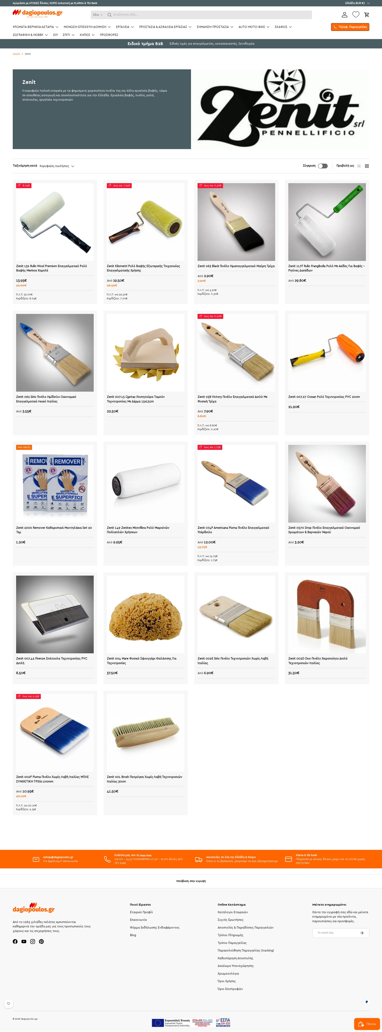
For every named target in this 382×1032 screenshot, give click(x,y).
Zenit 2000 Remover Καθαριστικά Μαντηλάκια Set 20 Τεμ (54, 530)
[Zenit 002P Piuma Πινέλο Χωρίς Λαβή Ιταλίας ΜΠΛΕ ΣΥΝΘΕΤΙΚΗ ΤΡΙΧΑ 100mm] (55, 733)
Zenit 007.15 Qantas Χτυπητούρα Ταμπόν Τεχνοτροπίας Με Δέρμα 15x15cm (136, 399)
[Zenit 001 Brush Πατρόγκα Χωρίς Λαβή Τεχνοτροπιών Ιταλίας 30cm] (145, 733)
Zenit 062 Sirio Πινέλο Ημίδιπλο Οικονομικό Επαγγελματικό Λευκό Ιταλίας (46, 399)
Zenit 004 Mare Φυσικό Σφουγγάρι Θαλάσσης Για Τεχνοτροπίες (141, 661)
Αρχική (16, 54)
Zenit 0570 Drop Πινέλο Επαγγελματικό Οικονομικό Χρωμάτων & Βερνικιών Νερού (324, 530)
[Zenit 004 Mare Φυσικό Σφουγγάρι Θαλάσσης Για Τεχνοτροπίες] (145, 614)
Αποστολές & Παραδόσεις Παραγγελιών (246, 927)
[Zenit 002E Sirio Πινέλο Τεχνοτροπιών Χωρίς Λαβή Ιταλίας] (236, 614)
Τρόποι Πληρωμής (230, 935)
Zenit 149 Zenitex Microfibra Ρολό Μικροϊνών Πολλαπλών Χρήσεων (138, 530)
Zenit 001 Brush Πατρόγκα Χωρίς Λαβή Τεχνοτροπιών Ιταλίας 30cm (144, 779)
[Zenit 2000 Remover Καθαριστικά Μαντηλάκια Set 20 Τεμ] (55, 484)
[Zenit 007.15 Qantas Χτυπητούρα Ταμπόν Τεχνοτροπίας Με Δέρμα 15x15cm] (145, 353)
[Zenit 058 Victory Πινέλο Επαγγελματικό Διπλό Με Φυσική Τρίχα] (236, 353)
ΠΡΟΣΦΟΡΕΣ (109, 34)
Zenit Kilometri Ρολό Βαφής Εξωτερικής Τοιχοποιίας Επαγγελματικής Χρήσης (143, 268)
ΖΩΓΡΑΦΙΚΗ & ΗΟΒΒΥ (28, 34)
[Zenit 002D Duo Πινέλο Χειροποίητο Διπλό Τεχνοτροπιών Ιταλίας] (327, 614)
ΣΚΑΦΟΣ (281, 27)
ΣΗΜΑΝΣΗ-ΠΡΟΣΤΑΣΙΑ (213, 27)
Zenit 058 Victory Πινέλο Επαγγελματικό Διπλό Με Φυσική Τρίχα (232, 399)
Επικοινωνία (138, 919)
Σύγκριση (309, 165)
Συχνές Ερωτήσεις (231, 919)
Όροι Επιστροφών (230, 989)
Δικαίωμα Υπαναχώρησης (236, 965)
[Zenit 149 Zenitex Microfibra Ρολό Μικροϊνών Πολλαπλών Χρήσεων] (145, 484)
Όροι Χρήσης (227, 981)
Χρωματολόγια (228, 973)
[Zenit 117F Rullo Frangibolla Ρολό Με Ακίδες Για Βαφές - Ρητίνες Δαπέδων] (327, 222)
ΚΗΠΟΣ (85, 34)
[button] (110, 15)
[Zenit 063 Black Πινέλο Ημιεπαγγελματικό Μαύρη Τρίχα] (236, 222)
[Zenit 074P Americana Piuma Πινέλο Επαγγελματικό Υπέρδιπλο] (236, 484)
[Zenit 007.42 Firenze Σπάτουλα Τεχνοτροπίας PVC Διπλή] (55, 614)
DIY (55, 34)
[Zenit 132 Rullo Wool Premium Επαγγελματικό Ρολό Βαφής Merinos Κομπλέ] (55, 222)
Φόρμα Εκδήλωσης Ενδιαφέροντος (154, 927)
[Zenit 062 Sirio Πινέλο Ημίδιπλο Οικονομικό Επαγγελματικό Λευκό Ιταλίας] (55, 353)
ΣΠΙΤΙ (66, 34)
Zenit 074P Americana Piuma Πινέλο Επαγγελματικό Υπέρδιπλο (233, 530)
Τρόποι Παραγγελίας (232, 943)
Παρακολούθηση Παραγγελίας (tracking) (246, 950)
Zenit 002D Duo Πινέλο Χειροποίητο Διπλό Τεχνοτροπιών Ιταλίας (318, 661)
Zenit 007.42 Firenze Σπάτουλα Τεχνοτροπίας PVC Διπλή (51, 661)
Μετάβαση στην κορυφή (191, 881)
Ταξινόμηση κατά (25, 165)
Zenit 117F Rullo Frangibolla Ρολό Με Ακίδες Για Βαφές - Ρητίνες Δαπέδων (326, 268)
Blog (133, 935)
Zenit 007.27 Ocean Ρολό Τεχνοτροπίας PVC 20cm (324, 396)
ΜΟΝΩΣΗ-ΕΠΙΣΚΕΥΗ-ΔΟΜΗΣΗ (85, 27)
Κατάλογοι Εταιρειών (233, 912)
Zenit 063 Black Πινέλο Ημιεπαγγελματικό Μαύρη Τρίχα (236, 266)
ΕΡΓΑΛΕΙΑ (122, 27)
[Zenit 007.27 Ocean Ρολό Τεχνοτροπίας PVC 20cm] (327, 353)
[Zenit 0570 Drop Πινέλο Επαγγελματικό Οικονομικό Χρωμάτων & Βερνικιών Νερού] (327, 484)
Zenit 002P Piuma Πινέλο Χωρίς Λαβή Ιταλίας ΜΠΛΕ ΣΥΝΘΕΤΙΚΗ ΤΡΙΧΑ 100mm (52, 779)
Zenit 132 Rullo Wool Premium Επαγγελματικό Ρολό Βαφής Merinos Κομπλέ (51, 268)
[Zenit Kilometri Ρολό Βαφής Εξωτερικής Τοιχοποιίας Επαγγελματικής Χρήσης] (145, 222)
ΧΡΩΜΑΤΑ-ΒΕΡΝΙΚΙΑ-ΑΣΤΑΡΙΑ (33, 27)
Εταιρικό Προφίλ (141, 912)
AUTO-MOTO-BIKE (252, 27)
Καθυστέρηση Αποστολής (235, 958)
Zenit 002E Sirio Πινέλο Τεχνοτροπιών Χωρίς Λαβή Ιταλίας (233, 661)
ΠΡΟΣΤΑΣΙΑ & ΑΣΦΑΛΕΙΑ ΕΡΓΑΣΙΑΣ (163, 27)
